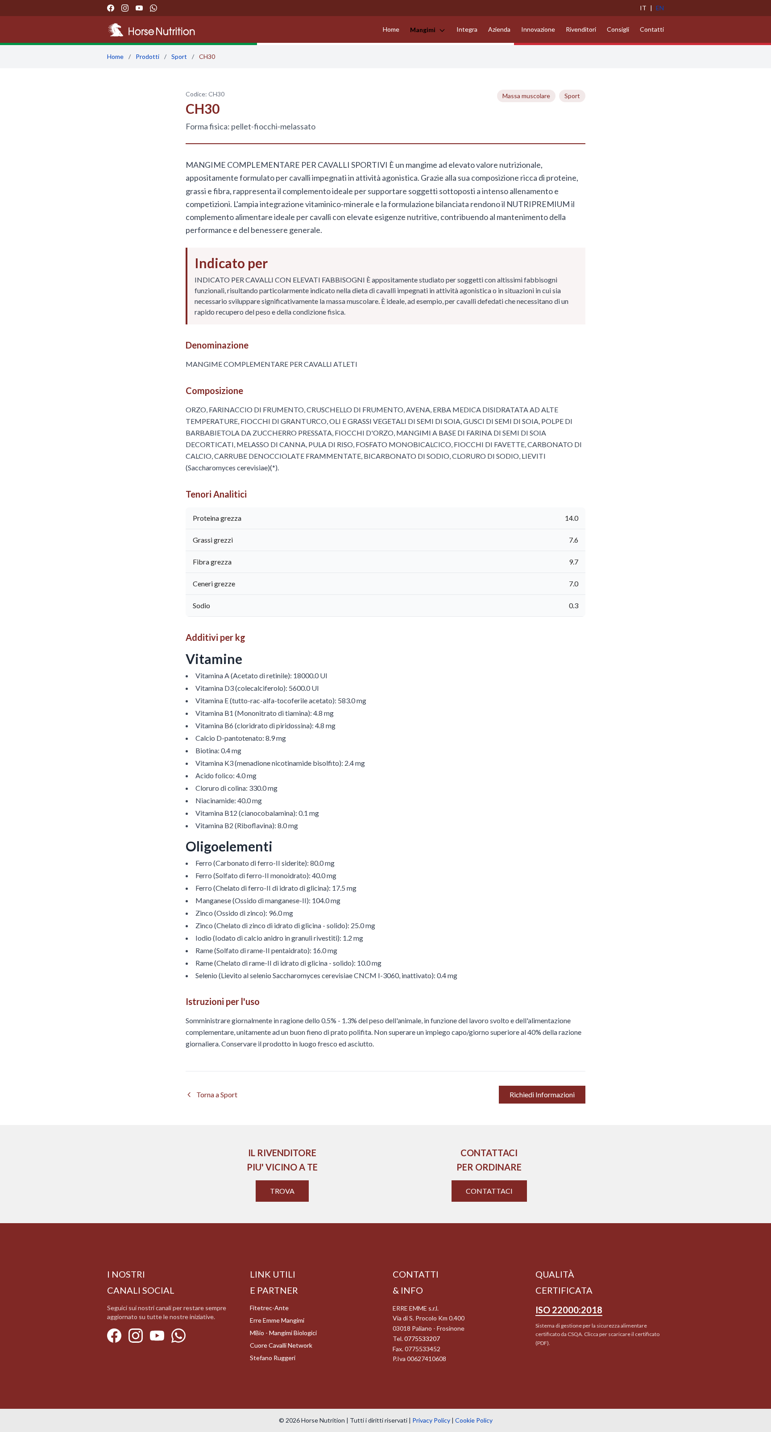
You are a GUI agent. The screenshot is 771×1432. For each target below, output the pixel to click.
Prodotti (147, 56)
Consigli (618, 29)
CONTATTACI (489, 1191)
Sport (179, 56)
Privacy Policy (431, 1420)
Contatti (652, 29)
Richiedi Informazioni (542, 1094)
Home (391, 29)
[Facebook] (110, 8)
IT (643, 8)
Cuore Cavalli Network (281, 1345)
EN (660, 8)
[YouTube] (139, 8)
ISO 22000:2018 (568, 1309)
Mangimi (423, 29)
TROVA (282, 1191)
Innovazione (538, 29)
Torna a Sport (216, 1094)
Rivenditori (581, 29)
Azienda (499, 29)
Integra (466, 29)
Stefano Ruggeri (272, 1357)
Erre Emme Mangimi (277, 1320)
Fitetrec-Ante (269, 1308)
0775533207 (422, 1338)
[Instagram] (124, 8)
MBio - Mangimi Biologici (283, 1333)
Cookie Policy (474, 1420)
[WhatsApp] (153, 8)
